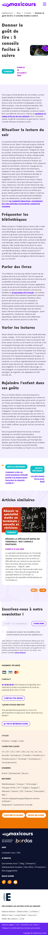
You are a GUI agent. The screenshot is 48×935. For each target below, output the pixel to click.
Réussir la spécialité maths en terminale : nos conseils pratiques (22, 541)
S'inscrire (38, 623)
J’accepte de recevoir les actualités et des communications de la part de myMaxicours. (24, 633)
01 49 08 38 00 (8, 684)
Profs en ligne (36, 815)
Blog (19, 13)
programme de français (23, 292)
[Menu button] (44, 4)
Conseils (27, 13)
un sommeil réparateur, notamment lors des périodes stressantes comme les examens (22, 204)
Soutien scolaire (13, 815)
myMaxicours (7, 13)
